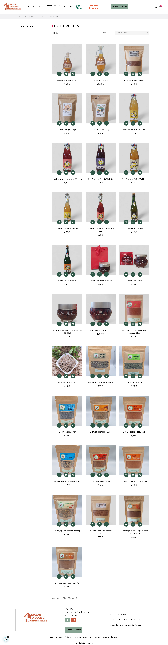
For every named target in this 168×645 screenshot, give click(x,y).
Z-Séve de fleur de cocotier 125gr (100, 532)
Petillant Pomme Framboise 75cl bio (101, 229)
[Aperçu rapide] (59, 74)
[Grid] (53, 33)
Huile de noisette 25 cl (67, 80)
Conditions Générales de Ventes (126, 625)
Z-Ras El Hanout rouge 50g (134, 481)
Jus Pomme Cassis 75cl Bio (100, 179)
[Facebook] (67, 620)
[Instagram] (73, 620)
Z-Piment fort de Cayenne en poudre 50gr (134, 331)
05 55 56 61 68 (71, 615)
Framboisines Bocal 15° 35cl (100, 330)
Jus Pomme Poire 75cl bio (134, 179)
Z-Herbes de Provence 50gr (100, 382)
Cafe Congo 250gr (67, 130)
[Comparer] (73, 74)
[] (66, 74)
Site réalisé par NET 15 (84, 643)
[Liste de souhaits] (78, 44)
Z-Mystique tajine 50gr (100, 432)
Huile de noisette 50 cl (101, 80)
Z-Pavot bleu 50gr (67, 432)
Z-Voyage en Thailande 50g (67, 531)
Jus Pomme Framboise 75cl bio (67, 179)
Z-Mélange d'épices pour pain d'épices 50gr (134, 532)
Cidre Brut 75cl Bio (134, 228)
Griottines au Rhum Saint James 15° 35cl (67, 331)
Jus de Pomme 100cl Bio (134, 130)
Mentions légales (119, 614)
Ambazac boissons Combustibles (126, 619)
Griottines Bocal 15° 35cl (101, 281)
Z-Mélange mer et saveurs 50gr (67, 481)
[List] (57, 33)
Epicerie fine (27, 26)
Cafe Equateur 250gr (100, 130)
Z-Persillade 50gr (134, 382)
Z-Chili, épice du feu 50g (134, 432)
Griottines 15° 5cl (134, 281)
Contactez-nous (119, 7)
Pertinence (132, 33)
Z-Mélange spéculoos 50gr (67, 583)
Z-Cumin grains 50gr (67, 382)
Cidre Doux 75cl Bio (67, 281)
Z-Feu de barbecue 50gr (101, 481)
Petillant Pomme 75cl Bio (67, 228)
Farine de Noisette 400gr (134, 80)
